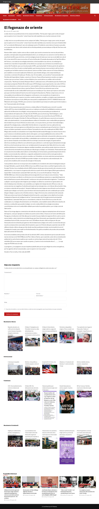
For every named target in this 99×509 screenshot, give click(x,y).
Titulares (7, 484)
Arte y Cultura (69, 484)
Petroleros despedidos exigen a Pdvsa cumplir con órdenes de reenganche (67, 329)
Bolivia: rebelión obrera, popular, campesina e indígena (83, 364)
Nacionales (11, 15)
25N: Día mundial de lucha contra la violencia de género (15, 388)
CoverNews (46, 506)
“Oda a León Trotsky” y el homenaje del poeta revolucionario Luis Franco (68, 491)
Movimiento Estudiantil (9, 19)
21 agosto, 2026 (70, 495)
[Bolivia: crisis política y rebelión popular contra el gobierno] (32, 370)
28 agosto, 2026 (13, 500)
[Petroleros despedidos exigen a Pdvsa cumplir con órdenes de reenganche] (67, 337)
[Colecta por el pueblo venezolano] (15, 369)
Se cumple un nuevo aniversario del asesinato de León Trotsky (87, 491)
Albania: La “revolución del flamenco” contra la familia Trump (67, 364)
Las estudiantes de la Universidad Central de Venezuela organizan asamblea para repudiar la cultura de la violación (32, 434)
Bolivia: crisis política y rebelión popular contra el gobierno (32, 364)
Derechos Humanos (14, 484)
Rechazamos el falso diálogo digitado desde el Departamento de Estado (30, 491)
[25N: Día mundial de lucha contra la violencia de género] (15, 395)
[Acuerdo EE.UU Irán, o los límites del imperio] (49, 369)
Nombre (7, 293)
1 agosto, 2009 (16, 31)
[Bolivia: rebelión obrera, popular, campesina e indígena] (84, 370)
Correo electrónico (39, 294)
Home (4, 15)
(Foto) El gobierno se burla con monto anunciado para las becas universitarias (84, 432)
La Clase (62, 484)
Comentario (8, 272)
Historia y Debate (75, 15)
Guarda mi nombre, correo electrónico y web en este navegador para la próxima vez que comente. (34, 309)
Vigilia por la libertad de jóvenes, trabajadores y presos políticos (14, 432)
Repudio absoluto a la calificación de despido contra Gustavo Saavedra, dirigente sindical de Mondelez (14, 331)
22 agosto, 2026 (51, 496)
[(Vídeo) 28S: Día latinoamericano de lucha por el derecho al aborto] (32, 395)
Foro (19, 19)
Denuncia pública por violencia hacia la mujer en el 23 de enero (49, 388)
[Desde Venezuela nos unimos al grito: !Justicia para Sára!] (67, 402)
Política (19, 15)
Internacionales (48, 15)
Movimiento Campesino (61, 15)
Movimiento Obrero (28, 15)
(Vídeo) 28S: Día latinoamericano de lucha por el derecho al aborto (31, 388)
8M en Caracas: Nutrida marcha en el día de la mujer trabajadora (84, 388)
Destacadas (7, 486)
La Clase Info (8, 31)
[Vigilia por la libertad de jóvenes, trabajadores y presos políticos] (15, 441)
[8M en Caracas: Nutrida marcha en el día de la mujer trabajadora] (84, 394)
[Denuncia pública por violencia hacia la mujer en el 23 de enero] (49, 405)
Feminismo (39, 15)
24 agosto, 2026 (32, 495)
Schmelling (7, 500)
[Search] (95, 15)
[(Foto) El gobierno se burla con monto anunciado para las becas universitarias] (84, 440)
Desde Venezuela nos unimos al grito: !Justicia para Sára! (66, 388)
